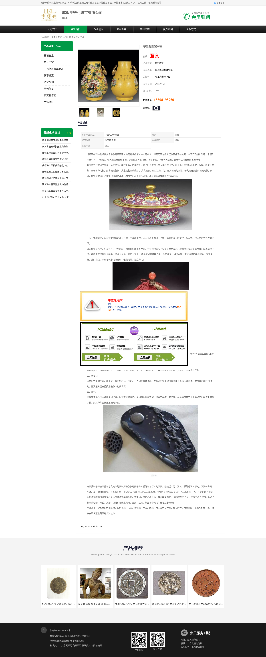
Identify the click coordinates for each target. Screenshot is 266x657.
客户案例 (168, 29)
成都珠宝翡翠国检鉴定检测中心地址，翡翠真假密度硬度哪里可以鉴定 (56, 153)
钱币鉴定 (49, 75)
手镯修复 (49, 102)
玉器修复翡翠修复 (54, 69)
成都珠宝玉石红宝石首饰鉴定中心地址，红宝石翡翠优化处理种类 (56, 172)
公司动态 (145, 29)
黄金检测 (49, 82)
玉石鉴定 (49, 55)
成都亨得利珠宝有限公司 (61, 641)
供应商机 (75, 29)
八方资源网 (66, 645)
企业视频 (98, 29)
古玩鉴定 (49, 62)
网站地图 (97, 645)
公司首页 (52, 29)
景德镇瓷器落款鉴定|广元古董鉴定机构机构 (210, 604)
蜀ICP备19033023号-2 (80, 636)
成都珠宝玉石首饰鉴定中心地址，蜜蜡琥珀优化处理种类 (56, 165)
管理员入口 (87, 645)
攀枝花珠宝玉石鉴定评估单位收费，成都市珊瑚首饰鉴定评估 (56, 191)
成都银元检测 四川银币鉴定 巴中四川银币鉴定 (137, 604)
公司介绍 (122, 29)
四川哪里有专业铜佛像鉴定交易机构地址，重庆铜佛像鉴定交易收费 (56, 140)
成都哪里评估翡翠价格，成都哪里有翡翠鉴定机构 (56, 178)
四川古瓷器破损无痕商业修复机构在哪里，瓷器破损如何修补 (56, 146)
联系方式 (191, 29)
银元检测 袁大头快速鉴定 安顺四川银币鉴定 (173, 604)
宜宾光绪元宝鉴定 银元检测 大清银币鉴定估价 (100, 604)
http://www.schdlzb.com (91, 526)
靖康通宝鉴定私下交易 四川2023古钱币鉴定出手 (64, 604)
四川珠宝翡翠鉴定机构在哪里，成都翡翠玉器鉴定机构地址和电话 (56, 184)
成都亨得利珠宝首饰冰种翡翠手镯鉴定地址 (56, 159)
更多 (69, 133)
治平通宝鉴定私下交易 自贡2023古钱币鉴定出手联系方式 (56, 197)
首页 (53, 37)
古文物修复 (50, 95)
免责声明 (77, 645)
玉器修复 (49, 88)
